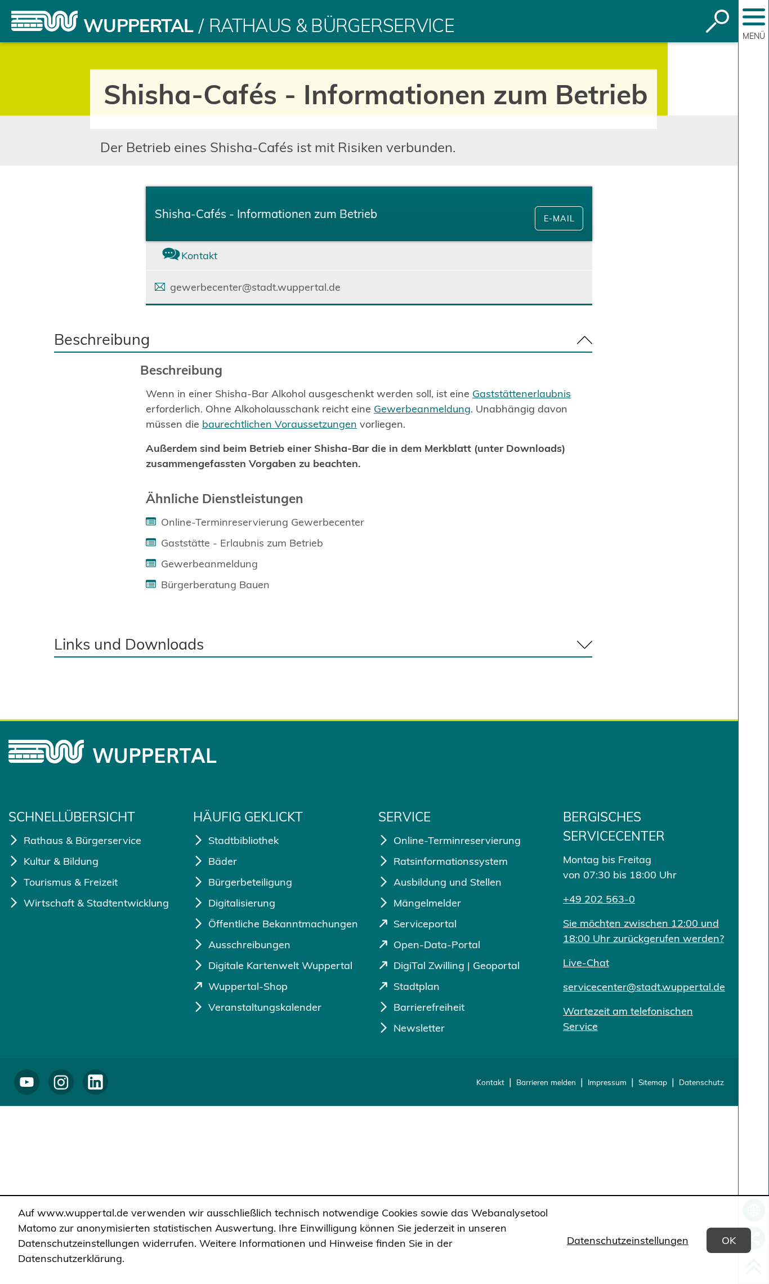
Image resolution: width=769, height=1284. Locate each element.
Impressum (607, 1082)
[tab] (220, 255)
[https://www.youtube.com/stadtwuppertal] (27, 1082)
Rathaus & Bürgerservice (331, 25)
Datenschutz (701, 1082)
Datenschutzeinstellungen (627, 1240)
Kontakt (490, 1082)
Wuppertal (138, 25)
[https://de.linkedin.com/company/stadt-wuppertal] (95, 1082)
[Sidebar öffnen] (754, 17)
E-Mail (559, 219)
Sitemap (652, 1082)
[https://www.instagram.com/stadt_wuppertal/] (61, 1082)
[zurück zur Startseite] (44, 21)
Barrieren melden (546, 1082)
